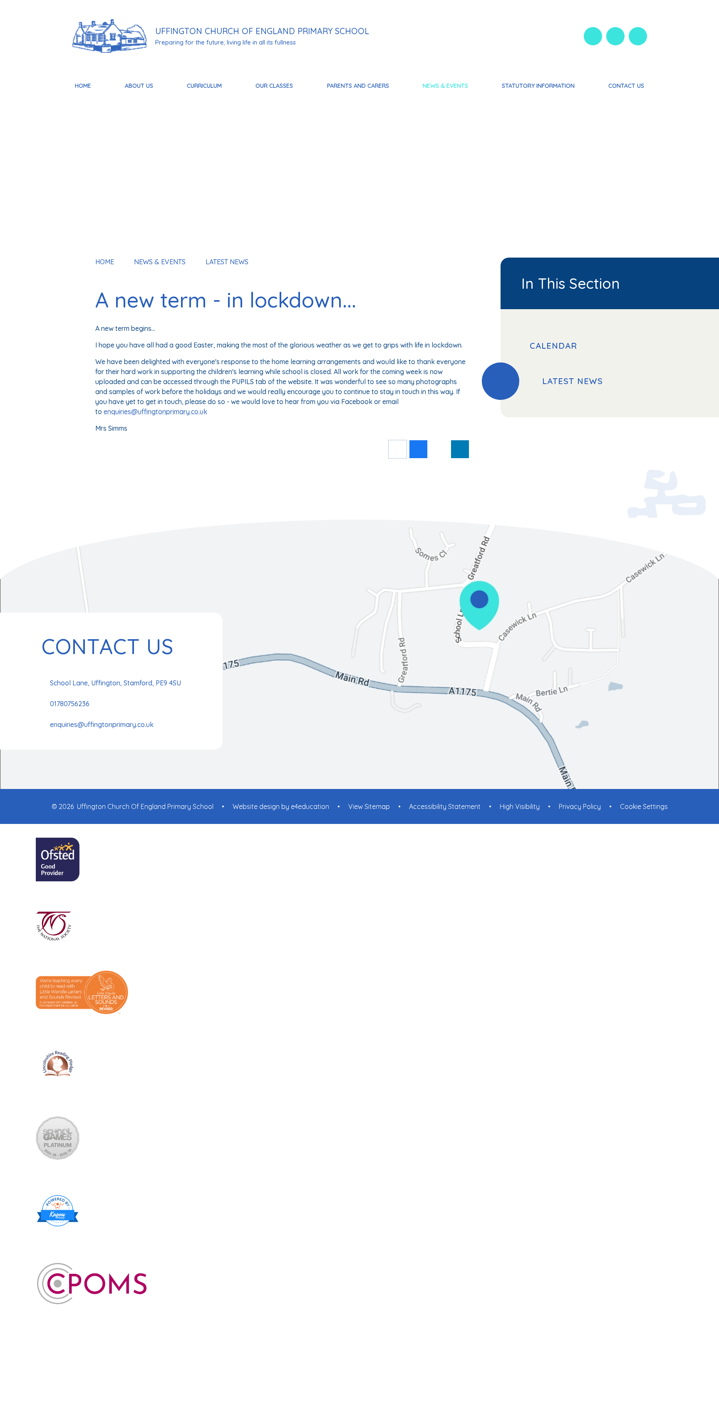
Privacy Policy (580, 806)
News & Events (160, 262)
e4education (310, 806)
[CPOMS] (359, 1284)
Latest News (227, 262)
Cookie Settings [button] (644, 806)
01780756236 (69, 704)
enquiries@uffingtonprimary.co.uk (155, 411)
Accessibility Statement (445, 806)
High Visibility (520, 806)
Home (104, 262)
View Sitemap (369, 806)
